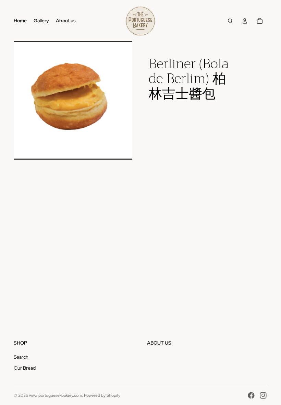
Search (21, 357)
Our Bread (25, 368)
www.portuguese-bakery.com (55, 395)
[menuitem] (20, 20)
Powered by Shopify (102, 395)
